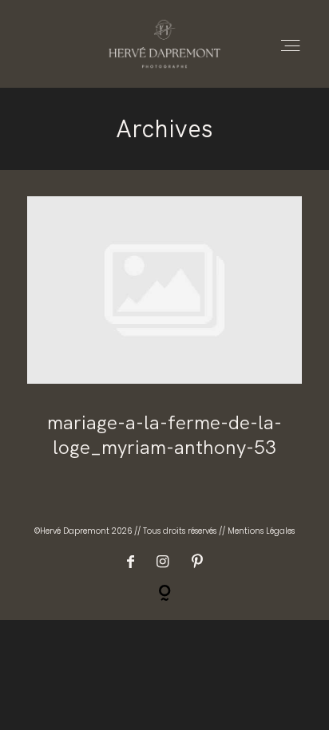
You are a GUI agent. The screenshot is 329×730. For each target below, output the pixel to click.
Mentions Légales (261, 531)
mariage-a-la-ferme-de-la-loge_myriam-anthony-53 (164, 338)
